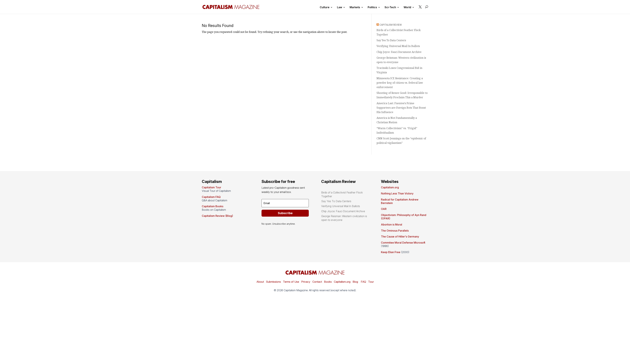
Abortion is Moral (391, 224)
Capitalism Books (212, 206)
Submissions (273, 281)
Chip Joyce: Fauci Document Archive (399, 52)
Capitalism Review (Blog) (217, 215)
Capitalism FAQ (211, 197)
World (407, 7)
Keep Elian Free (390, 252)
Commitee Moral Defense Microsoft (403, 242)
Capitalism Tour (211, 187)
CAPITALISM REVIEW (390, 24)
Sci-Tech (390, 7)
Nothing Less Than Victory (397, 193)
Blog (355, 281)
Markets (355, 7)
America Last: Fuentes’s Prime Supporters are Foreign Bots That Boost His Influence (401, 107)
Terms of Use (290, 281)
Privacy (305, 281)
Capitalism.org (390, 187)
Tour (371, 281)
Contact (317, 281)
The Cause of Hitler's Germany (400, 236)
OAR (384, 209)
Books (328, 281)
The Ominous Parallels (395, 230)
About (260, 281)
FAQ (363, 281)
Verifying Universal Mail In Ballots (398, 46)
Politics (372, 7)
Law (339, 7)
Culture (324, 7)
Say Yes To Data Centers (391, 40)
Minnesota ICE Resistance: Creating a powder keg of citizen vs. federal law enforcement (400, 82)
